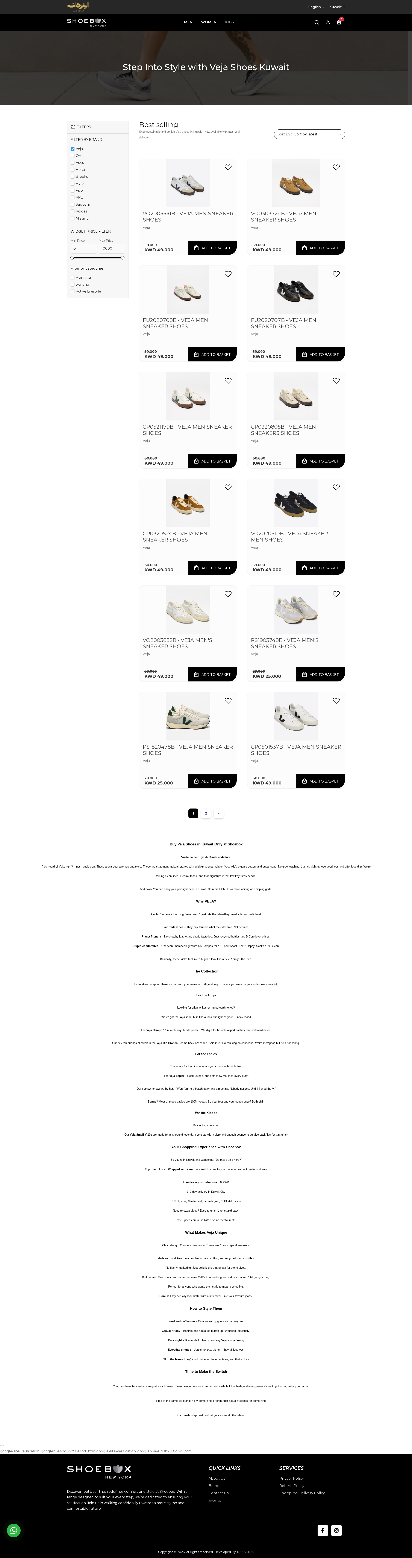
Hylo (80, 184)
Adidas (81, 211)
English (314, 7)
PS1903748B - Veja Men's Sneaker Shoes (284, 643)
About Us (217, 1478)
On (78, 156)
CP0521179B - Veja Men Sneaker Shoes (187, 430)
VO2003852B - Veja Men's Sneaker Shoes (177, 643)
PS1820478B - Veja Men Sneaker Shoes (188, 750)
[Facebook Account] (323, 1530)
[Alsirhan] (78, 7)
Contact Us (219, 1493)
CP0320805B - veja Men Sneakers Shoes (283, 430)
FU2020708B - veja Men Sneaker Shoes (175, 323)
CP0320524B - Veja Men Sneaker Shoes (175, 537)
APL (79, 197)
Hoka (80, 170)
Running (83, 277)
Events (215, 1501)
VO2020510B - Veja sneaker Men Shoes (289, 537)
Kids (229, 22)
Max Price (106, 241)
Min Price (78, 241)
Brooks (82, 176)
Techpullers (245, 1552)
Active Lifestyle (88, 291)
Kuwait (335, 7)
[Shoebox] (86, 22)
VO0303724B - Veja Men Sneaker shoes (283, 217)
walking (82, 284)
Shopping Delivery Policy (302, 1493)
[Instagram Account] (336, 1530)
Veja (79, 149)
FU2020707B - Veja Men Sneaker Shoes (283, 323)
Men (188, 22)
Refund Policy (291, 1486)
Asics (80, 163)
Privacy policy (291, 1478)
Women (209, 22)
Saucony (83, 204)
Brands (215, 1486)
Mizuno (82, 218)
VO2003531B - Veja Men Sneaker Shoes (188, 217)
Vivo (79, 190)
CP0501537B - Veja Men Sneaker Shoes (296, 750)
